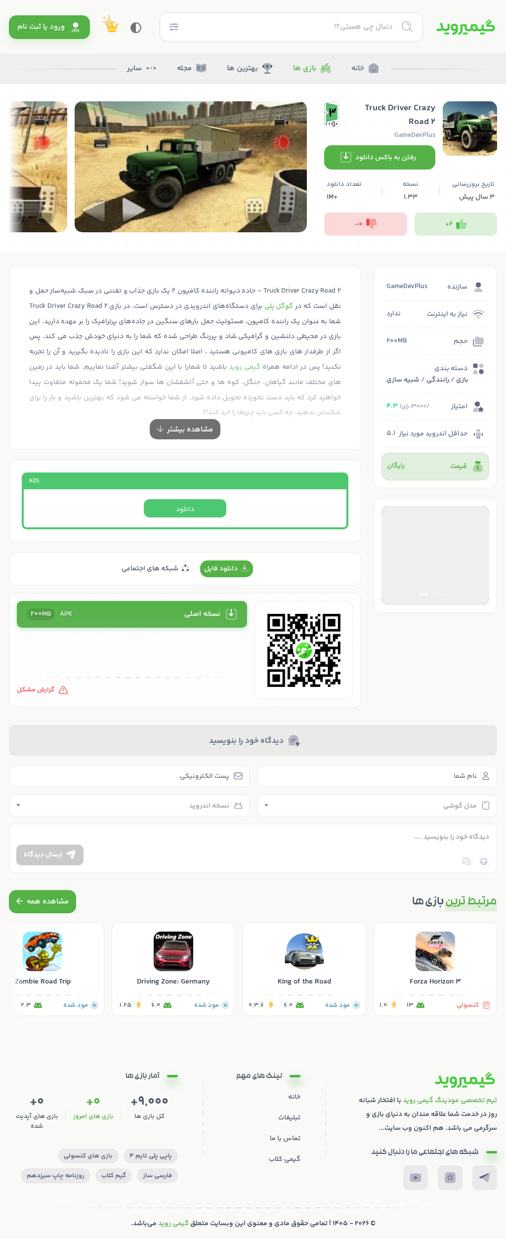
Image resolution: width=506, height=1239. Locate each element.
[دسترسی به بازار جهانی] (435, 555)
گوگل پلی (279, 306)
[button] (447, 595)
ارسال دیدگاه (43, 855)
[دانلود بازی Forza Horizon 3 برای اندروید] (435, 969)
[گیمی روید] (465, 27)
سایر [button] (134, 68)
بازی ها (304, 68)
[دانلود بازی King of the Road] (304, 969)
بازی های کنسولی (88, 1156)
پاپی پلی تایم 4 (150, 1156)
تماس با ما (285, 1138)
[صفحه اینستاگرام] (450, 1177)
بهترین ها (242, 68)
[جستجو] (407, 26)
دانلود (185, 509)
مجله (184, 68)
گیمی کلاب (284, 1159)
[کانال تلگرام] (484, 1177)
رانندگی (437, 380)
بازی (462, 380)
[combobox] (377, 805)
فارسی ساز (157, 1176)
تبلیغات (289, 1117)
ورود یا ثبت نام (41, 27)
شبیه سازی (403, 380)
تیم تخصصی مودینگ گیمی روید (450, 1100)
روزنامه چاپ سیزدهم (55, 1176)
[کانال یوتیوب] (415, 1177)
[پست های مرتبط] (42, 901)
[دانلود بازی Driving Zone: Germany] (173, 969)
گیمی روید (173, 1223)
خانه (357, 68)
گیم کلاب (113, 1176)
